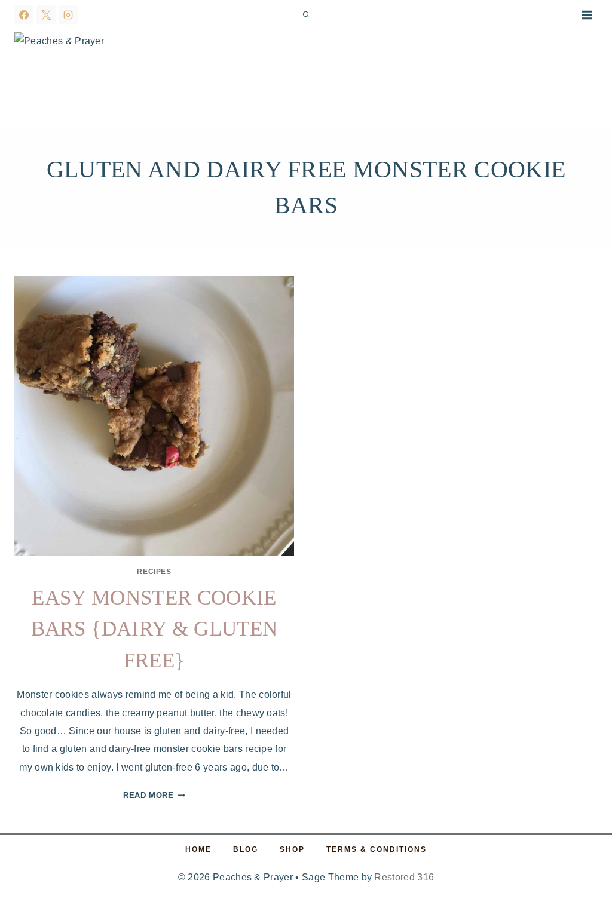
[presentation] (154, 416)
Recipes (154, 571)
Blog (245, 849)
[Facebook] (23, 14)
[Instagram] (68, 14)
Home (198, 849)
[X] (46, 14)
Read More (154, 795)
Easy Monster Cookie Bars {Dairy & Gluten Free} (154, 629)
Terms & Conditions (376, 849)
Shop (292, 849)
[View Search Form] (306, 15)
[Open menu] (587, 14)
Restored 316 (404, 877)
